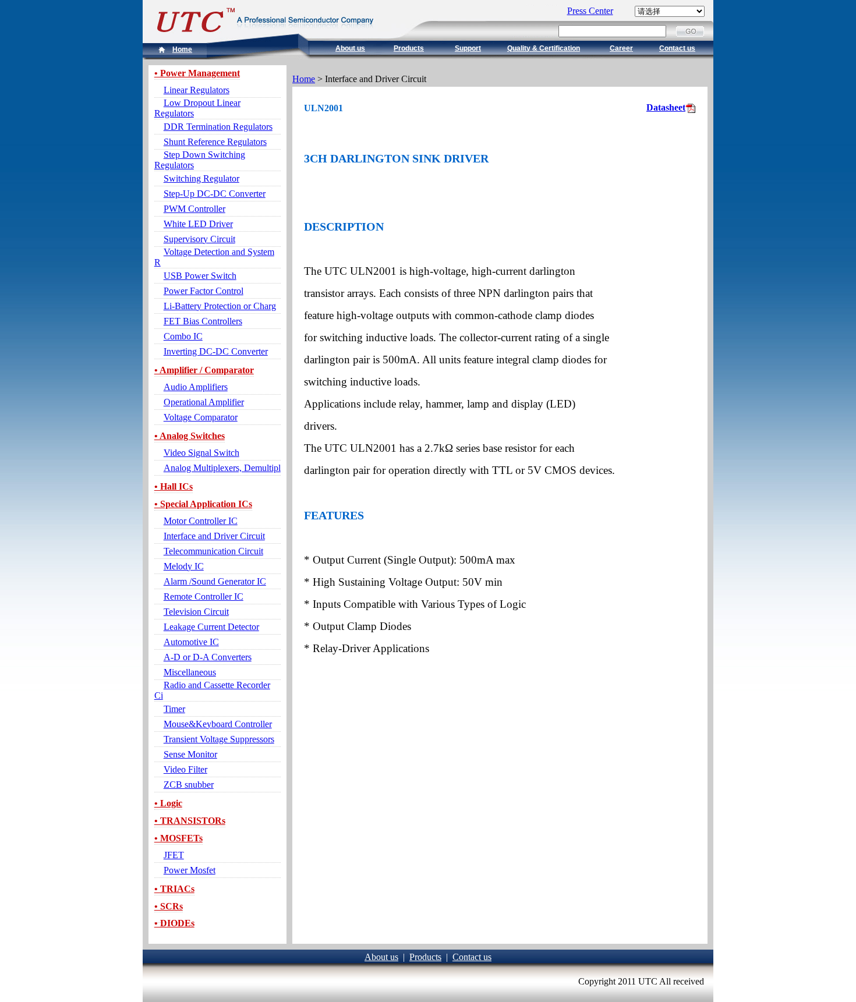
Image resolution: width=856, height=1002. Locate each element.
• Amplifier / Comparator (204, 370)
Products (409, 48)
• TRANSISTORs (189, 821)
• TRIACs (174, 889)
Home (182, 49)
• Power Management (197, 73)
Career (621, 48)
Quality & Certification (543, 48)
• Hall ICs (173, 486)
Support (468, 48)
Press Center (590, 11)
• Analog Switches (189, 436)
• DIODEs (174, 923)
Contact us (677, 48)
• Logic (168, 803)
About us (350, 48)
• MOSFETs (178, 838)
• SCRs (168, 906)
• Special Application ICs (203, 504)
